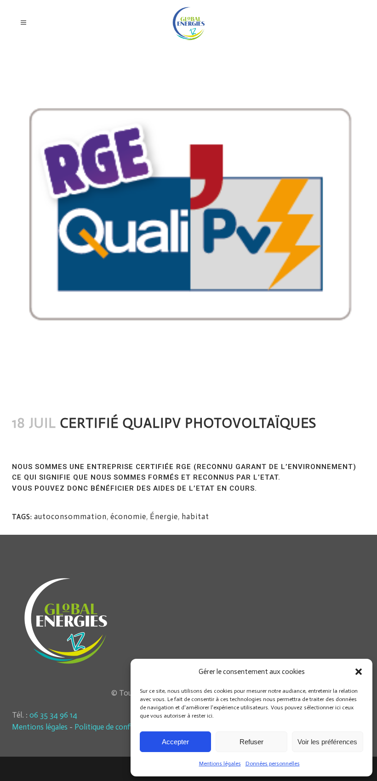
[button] (358, 671)
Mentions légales (220, 763)
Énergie (164, 516)
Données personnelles (273, 763)
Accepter (175, 742)
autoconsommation (70, 516)
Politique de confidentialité (118, 726)
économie (128, 516)
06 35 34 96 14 (53, 714)
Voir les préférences (327, 742)
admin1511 (85, 443)
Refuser (251, 742)
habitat (59, 443)
